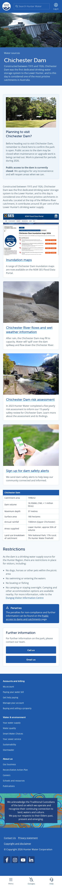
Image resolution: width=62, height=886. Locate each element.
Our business (9, 764)
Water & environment (14, 717)
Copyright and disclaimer (17, 843)
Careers (6, 775)
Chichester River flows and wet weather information (29, 330)
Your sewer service (12, 739)
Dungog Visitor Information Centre (25, 597)
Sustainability (9, 744)
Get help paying (10, 697)
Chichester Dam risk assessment (30, 400)
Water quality (9, 728)
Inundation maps (19, 260)
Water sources (12, 53)
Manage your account (13, 702)
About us (8, 758)
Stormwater (8, 749)
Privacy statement (28, 838)
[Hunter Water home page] (6, 6)
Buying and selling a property (17, 708)
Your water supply (11, 722)
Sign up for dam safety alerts (27, 471)
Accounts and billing (14, 681)
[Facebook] (6, 859)
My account (8, 686)
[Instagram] (15, 859)
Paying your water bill (13, 692)
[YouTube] (23, 859)
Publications (9, 786)
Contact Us (10, 838)
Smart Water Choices (13, 733)
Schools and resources (14, 780)
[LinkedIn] (31, 859)
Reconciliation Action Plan (15, 769)
